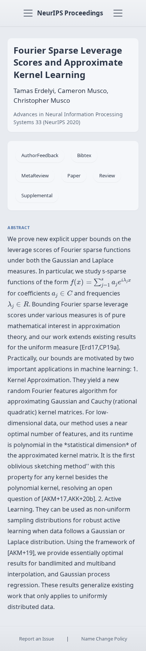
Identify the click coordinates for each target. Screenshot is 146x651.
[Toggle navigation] (28, 13)
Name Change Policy (104, 638)
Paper (73, 175)
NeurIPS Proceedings (70, 13)
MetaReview (35, 175)
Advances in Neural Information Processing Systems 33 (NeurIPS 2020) (68, 118)
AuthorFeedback (39, 155)
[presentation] (100, 283)
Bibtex (84, 155)
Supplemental (36, 195)
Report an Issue (36, 638)
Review (107, 175)
